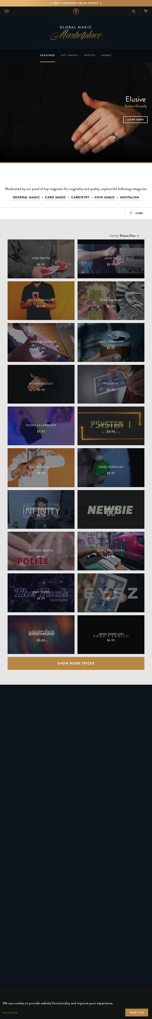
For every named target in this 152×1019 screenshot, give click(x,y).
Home (76, 11)
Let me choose (10, 1012)
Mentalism (129, 197)
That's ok (136, 1012)
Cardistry (80, 197)
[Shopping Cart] (145, 11)
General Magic (26, 197)
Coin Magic (105, 197)
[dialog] (76, 1003)
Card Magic (55, 197)
